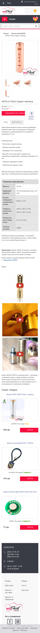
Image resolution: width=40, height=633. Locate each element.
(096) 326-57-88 (13, 557)
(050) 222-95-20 (13, 552)
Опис (5, 122)
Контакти (25, 590)
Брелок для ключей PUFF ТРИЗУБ (20, 443)
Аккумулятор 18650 (10, 260)
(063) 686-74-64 (13, 554)
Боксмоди (33, 628)
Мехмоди (23, 630)
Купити (30, 430)
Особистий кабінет (30, 2)
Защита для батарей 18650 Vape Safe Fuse (20, 492)
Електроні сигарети (8, 628)
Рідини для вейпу (23, 628)
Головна (8, 581)
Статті (24, 585)
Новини (24, 581)
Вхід (36, 4)
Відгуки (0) (17, 122)
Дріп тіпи (16, 630)
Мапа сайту (9, 585)
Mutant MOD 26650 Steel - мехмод (20, 394)
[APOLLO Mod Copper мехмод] (20, 58)
